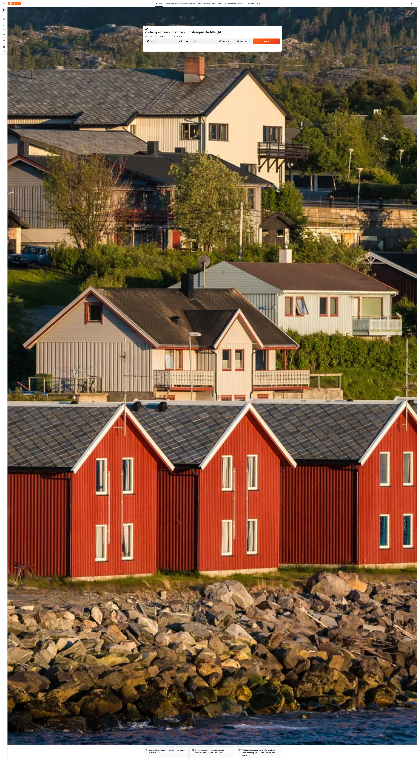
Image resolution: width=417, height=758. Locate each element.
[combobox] (150, 36)
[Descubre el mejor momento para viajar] (4, 34)
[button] (3, 3)
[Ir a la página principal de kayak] (14, 3)
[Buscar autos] (4, 19)
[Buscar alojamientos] (4, 14)
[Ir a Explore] (4, 25)
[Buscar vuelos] (4, 10)
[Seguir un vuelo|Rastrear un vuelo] (4, 30)
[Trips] (4, 40)
